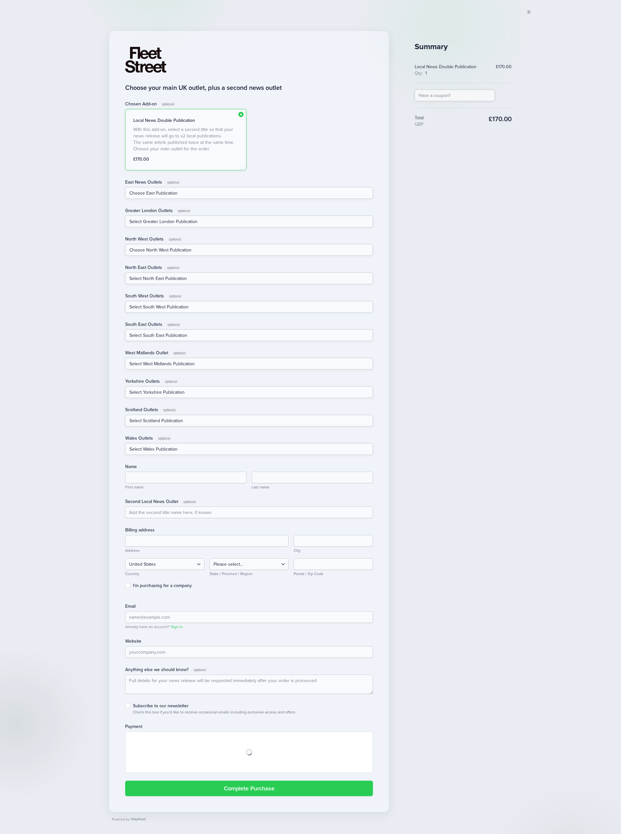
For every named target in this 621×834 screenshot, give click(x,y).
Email (130, 606)
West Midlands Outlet (147, 352)
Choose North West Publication (160, 250)
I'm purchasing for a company (162, 585)
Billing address (140, 530)
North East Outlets (144, 267)
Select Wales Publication (153, 449)
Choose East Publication (153, 193)
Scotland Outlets (142, 409)
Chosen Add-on (141, 104)
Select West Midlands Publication (162, 363)
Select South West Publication (159, 307)
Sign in (177, 626)
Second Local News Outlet (152, 501)
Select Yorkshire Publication (157, 392)
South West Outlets (145, 296)
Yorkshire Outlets (143, 381)
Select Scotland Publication (156, 420)
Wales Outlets (139, 438)
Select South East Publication (158, 335)
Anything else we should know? (157, 669)
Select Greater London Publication (163, 221)
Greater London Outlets (149, 210)
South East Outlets (144, 324)
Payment (133, 726)
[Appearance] (529, 12)
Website (133, 641)
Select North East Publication (158, 278)
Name (131, 466)
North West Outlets (145, 239)
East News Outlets (144, 182)
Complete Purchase (249, 788)
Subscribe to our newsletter (161, 705)
